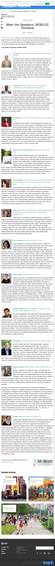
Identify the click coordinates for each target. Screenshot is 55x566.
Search (3, 553)
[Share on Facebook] (4, 16)
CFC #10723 (33, 563)
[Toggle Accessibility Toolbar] (52, 563)
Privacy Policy (27, 563)
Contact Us (5, 547)
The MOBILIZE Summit (8, 38)
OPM (23, 563)
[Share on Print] (13, 16)
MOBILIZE (30, 32)
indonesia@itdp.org (20, 547)
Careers (3, 549)
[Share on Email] (7, 16)
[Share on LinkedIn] (9, 16)
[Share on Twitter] (2, 16)
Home (3, 11)
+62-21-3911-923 (20, 548)
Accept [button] (47, 3)
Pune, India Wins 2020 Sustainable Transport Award (8, 509)
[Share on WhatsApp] (11, 16)
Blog (7, 11)
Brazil (24, 32)
